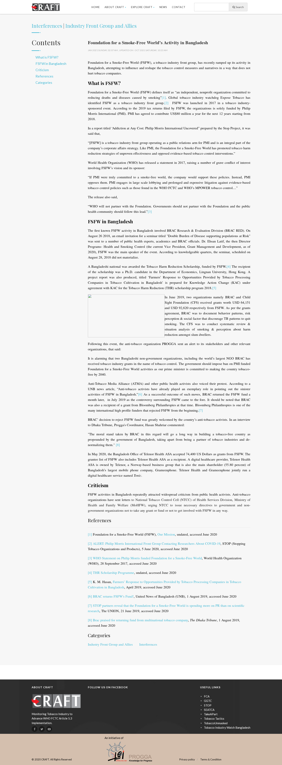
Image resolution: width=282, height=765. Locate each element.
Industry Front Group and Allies (101, 25)
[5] (214, 287)
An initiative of (114, 738)
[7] (201, 410)
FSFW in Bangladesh (50, 63)
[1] (164, 97)
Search (239, 7)
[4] (229, 266)
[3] (150, 211)
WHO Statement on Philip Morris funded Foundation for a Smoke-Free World (147, 558)
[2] (166, 102)
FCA (206, 696)
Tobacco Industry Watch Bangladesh (227, 727)
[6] (140, 394)
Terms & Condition (210, 759)
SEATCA (209, 709)
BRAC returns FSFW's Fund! (113, 596)
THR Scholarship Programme (113, 572)
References (44, 76)
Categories (43, 82)
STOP (207, 705)
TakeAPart (211, 714)
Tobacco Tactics (214, 718)
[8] (118, 444)
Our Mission (166, 534)
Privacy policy (187, 759)
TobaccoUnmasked (216, 723)
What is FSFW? (46, 57)
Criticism (42, 70)
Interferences (47, 25)
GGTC (208, 700)
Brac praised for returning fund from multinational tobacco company (140, 620)
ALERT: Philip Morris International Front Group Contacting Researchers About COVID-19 (156, 543)
